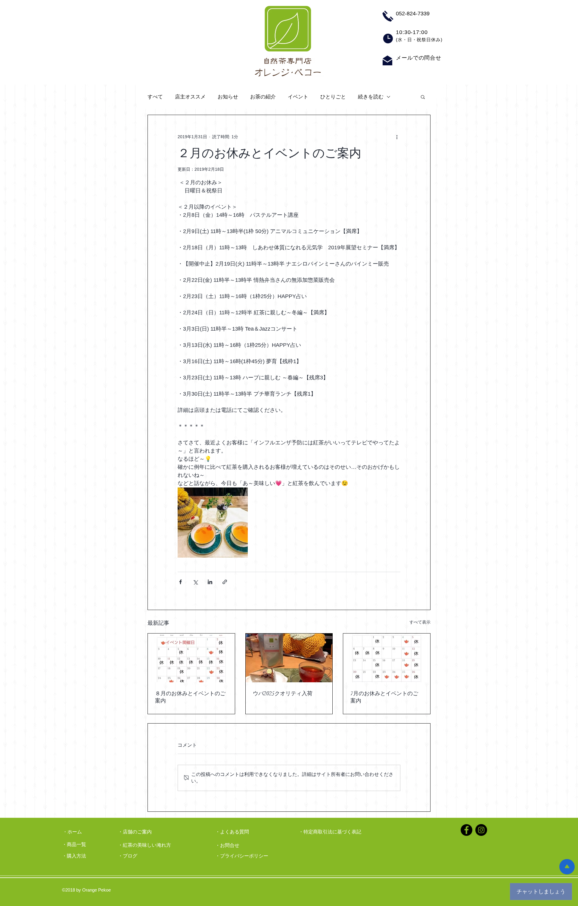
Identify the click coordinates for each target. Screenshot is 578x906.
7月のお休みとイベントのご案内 (384, 697)
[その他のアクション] (396, 136)
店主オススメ (190, 97)
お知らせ (228, 97)
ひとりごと (333, 97)
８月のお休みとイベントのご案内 (190, 697)
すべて (155, 97)
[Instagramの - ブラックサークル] (481, 830)
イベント (298, 97)
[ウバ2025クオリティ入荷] (289, 658)
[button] (423, 96)
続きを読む (371, 97)
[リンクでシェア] (225, 582)
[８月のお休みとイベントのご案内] (191, 658)
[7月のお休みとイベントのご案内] (386, 658)
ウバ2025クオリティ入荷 (282, 693)
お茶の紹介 (263, 97)
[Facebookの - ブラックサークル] (466, 830)
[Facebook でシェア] (180, 582)
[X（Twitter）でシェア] (195, 582)
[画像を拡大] (213, 522)
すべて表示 (419, 622)
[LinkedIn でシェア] (210, 582)
